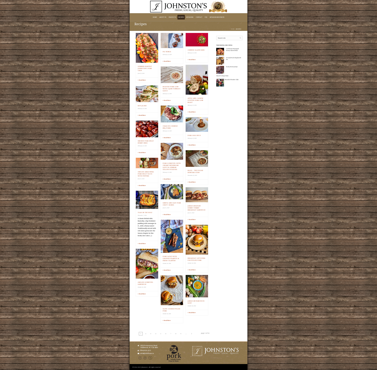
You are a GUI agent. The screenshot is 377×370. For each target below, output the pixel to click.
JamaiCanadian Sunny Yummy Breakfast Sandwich (196, 208)
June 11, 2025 (141, 178)
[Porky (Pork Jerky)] (220, 70)
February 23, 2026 (167, 54)
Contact (199, 17)
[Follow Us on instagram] (145, 357)
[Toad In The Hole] (147, 200)
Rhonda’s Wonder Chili (231, 79)
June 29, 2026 (141, 73)
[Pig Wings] (172, 40)
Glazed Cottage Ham (222, 75)
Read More (142, 80)
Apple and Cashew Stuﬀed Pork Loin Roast (195, 100)
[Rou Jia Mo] (147, 93)
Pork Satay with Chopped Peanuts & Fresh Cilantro (171, 258)
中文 (206, 17)
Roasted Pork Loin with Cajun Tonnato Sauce (171, 89)
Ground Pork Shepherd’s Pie (233, 58)
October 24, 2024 (167, 263)
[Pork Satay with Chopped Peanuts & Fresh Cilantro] (172, 236)
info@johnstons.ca (147, 353)
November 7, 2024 (142, 215)
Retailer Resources (217, 17)
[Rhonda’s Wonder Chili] (220, 83)
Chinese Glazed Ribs (196, 50)
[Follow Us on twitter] (150, 357)
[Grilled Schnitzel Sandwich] (147, 264)
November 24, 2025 (192, 175)
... (186, 333)
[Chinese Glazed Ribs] (197, 39)
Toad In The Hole (145, 212)
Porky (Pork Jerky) (232, 66)
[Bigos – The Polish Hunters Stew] (197, 158)
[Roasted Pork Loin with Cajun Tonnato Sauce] (172, 74)
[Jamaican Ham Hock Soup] (197, 286)
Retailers (189, 17)
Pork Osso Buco (194, 135)
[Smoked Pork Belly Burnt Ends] (147, 129)
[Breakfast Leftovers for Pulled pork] (197, 240)
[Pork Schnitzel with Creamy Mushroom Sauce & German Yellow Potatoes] (172, 151)
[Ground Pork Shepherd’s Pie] (220, 61)
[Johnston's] (188, 6)
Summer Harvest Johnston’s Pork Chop (145, 68)
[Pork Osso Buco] (197, 124)
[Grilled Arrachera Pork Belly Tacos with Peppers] (147, 163)
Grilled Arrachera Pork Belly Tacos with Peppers (146, 174)
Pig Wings (167, 51)
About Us (162, 17)
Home (155, 17)
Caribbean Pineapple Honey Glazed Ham (232, 49)
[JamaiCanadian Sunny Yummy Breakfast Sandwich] (197, 194)
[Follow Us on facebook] (140, 357)
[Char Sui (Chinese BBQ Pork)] (172, 114)
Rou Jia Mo (142, 105)
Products (172, 17)
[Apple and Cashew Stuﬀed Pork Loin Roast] (197, 80)
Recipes (181, 17)
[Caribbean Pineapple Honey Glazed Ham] (220, 52)
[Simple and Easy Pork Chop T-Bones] (172, 191)
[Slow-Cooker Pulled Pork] (172, 290)
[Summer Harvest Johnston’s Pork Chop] (147, 48)
